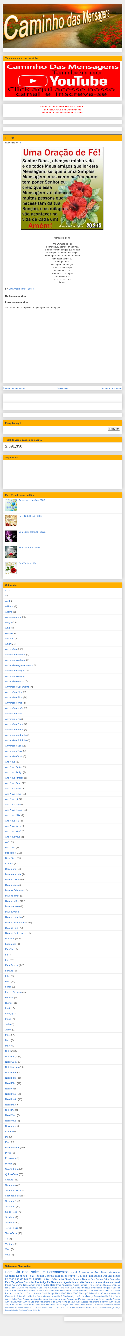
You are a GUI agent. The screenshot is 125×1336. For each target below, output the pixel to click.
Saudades (10, 1185)
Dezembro (10, 869)
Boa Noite (10, 847)
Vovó (7, 1249)
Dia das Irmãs (12, 895)
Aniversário (11, 649)
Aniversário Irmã (13, 702)
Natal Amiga (11, 1056)
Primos (8, 1163)
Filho (7, 981)
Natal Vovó (10, 1115)
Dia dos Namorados (15, 922)
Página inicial (63, 388)
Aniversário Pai (13, 719)
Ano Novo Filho (13, 794)
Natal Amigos (12, 1067)
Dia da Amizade (13, 874)
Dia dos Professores (15, 933)
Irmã (7, 1008)
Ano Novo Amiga (13, 767)
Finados (9, 997)
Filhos (8, 986)
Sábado (9, 1179)
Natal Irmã (10, 1094)
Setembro (10, 1206)
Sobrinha (9, 1217)
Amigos (9, 633)
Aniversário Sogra (14, 745)
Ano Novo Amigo (13, 772)
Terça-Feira (11, 1233)
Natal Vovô (10, 1120)
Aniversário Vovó (13, 751)
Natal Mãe (10, 1104)
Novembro (10, 1126)
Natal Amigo (11, 1062)
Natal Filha (10, 1078)
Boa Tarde (10, 852)
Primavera (10, 1158)
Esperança (10, 944)
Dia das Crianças (14, 890)
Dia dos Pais (11, 928)
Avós (7, 842)
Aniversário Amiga (14, 670)
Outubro (9, 1131)
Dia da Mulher (12, 879)
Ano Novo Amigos (14, 777)
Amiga (8, 622)
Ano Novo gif (11, 799)
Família (9, 949)
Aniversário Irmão (14, 708)
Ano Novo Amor (13, 783)
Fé (20, 142)
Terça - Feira (11, 1228)
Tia (6, 1238)
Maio (7, 1040)
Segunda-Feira (13, 1195)
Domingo (9, 938)
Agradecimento (13, 617)
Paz (7, 1142)
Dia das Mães (12, 901)
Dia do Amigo (12, 911)
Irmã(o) (9, 1013)
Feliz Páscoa (11, 965)
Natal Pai (9, 1110)
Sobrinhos (10, 1222)
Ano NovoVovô (12, 836)
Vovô (7, 1254)
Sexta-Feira (11, 1212)
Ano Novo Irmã (13, 804)
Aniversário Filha (13, 692)
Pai (6, 1137)
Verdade (9, 1244)
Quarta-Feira (12, 1169)
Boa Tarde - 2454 (28, 563)
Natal (8, 1051)
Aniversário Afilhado (15, 660)
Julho (8, 1024)
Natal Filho (10, 1083)
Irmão (8, 1019)
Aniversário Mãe (13, 713)
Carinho (9, 863)
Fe (6, 954)
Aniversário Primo (14, 729)
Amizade (9, 638)
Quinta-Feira (11, 1174)
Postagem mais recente (14, 388)
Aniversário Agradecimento (19, 665)
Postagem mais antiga (111, 388)
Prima (8, 1153)
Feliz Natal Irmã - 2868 (30, 516)
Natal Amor (11, 1072)
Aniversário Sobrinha (16, 735)
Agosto (8, 611)
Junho (8, 1029)
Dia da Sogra (12, 885)
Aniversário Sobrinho (16, 740)
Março (8, 1045)
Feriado (9, 970)
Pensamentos (12, 1147)
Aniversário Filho (13, 697)
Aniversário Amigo (14, 676)
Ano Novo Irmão (13, 810)
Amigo (8, 627)
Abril (7, 601)
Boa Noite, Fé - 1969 (29, 547)
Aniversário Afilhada (15, 654)
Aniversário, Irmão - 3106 (32, 500)
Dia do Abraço (12, 906)
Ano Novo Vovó (13, 826)
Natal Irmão (11, 1099)
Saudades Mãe (13, 1190)
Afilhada (9, 606)
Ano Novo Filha (13, 788)
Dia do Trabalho (13, 917)
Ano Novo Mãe (13, 815)
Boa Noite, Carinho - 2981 (32, 532)
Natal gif (9, 1088)
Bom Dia (9, 858)
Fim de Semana (13, 992)
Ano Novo (10, 761)
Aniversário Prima (14, 724)
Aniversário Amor (14, 681)
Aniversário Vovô (13, 756)
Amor (8, 643)
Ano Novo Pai (12, 820)
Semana (9, 1201)
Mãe (7, 1035)
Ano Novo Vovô (13, 831)
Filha (7, 976)
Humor (8, 1003)
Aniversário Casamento (17, 686)
